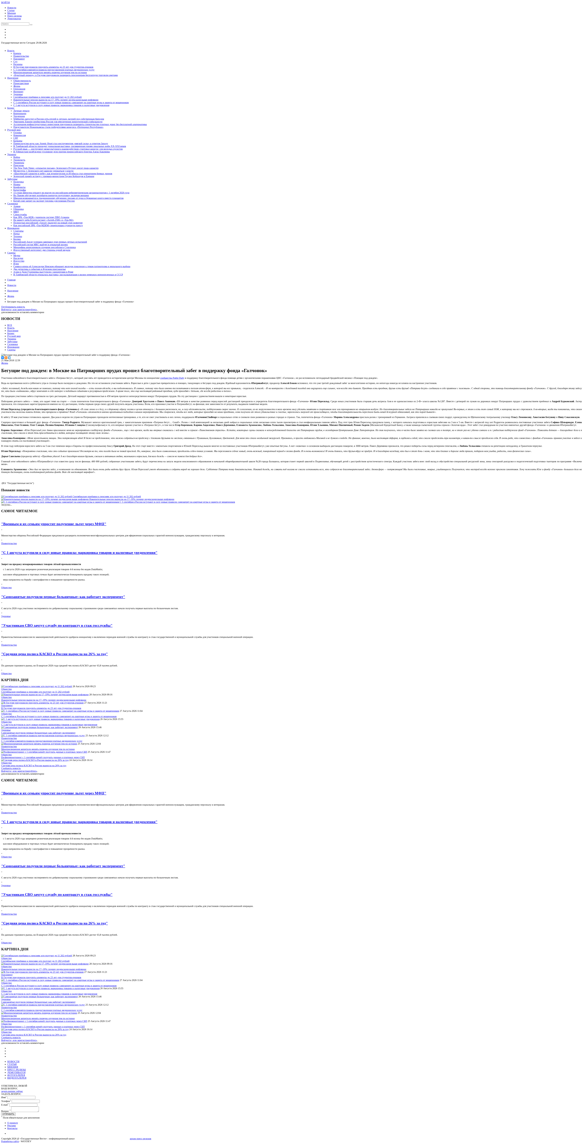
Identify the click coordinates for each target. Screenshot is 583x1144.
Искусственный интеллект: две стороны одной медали (41, 250)
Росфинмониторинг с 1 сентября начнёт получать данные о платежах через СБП (43, 757)
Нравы (16, 184)
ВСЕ (9, 325)
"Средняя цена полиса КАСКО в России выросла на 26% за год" (54, 654)
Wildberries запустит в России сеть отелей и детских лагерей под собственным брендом (58, 119)
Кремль (17, 53)
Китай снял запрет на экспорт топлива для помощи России (44, 201)
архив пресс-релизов (140, 1138)
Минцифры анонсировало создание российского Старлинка (44, 247)
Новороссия (19, 135)
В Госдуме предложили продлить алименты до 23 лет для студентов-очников (53, 67)
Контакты (12, 1128)
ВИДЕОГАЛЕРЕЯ (16, 1078)
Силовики (12, 203)
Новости (11, 7)
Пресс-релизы (14, 16)
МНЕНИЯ (12, 1067)
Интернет (18, 91)
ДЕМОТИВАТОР (16, 1072)
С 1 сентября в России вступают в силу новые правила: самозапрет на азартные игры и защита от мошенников (71, 102)
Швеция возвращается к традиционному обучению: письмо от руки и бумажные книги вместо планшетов (68, 198)
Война (16, 157)
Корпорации (19, 113)
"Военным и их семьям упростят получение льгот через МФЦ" (53, 524)
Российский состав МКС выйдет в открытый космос (40, 244)
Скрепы (11, 252)
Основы (17, 132)
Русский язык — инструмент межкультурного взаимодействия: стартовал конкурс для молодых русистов (68, 149)
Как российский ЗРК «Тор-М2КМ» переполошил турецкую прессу (48, 225)
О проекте (12, 1123)
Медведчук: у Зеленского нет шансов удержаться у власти (43, 171)
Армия (16, 206)
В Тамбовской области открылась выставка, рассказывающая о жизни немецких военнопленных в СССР (68, 274)
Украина (11, 154)
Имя (4, 1097)
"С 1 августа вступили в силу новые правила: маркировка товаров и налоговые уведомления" (79, 553)
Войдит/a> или (9, 309)
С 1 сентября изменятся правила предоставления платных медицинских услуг (54, 69)
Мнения (11, 13)
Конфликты (19, 187)
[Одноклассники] (6, 357)
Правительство (21, 56)
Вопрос (6, 1111)
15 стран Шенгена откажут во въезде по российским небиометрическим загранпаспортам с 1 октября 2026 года (71, 192)
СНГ (15, 138)
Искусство (18, 261)
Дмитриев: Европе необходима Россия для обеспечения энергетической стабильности (57, 121)
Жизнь (16, 86)
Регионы (17, 64)
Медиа (16, 255)
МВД (16, 211)
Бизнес (10, 108)
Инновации (13, 228)
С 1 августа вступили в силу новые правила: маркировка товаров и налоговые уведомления (61, 105)
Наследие (18, 258)
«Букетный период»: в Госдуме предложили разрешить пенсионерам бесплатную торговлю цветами (65, 75)
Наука (16, 233)
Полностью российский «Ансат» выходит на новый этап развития (47, 222)
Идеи (16, 263)
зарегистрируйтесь (27, 309)
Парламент (19, 59)
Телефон (6, 1101)
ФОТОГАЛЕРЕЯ (16, 1075)
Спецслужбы (20, 214)
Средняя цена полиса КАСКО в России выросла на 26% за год (33, 765)
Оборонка (18, 209)
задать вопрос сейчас (12, 1091)
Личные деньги (21, 110)
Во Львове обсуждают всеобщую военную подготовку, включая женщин (51, 195)
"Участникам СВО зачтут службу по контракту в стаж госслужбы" (57, 625)
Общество (6, 587)
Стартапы (18, 231)
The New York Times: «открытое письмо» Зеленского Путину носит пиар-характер (56, 168)
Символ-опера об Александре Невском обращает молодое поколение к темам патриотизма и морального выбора (71, 266)
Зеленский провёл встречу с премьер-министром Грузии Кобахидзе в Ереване (53, 176)
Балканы (17, 140)
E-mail (5, 1104)
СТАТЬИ (12, 1064)
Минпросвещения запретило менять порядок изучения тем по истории (50, 72)
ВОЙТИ (5, 2)
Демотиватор (14, 18)
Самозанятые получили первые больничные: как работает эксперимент (38, 733)
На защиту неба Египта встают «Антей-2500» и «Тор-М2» (43, 220)
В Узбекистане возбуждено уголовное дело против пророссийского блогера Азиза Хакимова (61, 151)
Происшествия (21, 83)
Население (12, 78)
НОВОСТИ (13, 1061)
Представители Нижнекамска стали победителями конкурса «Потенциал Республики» (58, 127)
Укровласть (19, 160)
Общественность (22, 80)
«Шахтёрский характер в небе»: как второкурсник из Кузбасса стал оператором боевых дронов (62, 173)
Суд (15, 61)
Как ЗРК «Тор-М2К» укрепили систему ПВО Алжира (41, 217)
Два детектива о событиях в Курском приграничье (39, 269)
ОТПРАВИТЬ (8, 1114)
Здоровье (18, 94)
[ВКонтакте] (2, 357)
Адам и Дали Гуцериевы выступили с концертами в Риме (43, 272)
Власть (10, 50)
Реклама (11, 1125)
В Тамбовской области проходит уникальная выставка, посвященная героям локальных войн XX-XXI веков (69, 146)
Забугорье (12, 179)
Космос (17, 239)
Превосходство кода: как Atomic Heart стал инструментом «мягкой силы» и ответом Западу (60, 143)
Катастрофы (19, 190)
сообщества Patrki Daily (172, 378)
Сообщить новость (11, 768)
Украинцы (18, 162)
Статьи (11, 10)
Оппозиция (19, 89)
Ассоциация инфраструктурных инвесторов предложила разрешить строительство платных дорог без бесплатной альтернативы (80, 124)
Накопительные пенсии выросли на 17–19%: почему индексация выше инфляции (55, 99)
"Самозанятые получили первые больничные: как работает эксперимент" (63, 597)
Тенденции (19, 116)
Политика (18, 181)
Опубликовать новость (13, 307)
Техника (17, 236)
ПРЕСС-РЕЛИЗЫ (16, 1069)
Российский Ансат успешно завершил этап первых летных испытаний (50, 242)
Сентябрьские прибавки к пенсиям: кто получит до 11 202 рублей (47, 97)
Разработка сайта (10, 1141)
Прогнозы (18, 165)
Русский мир (14, 130)
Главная (11, 279)
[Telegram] (9, 357)
